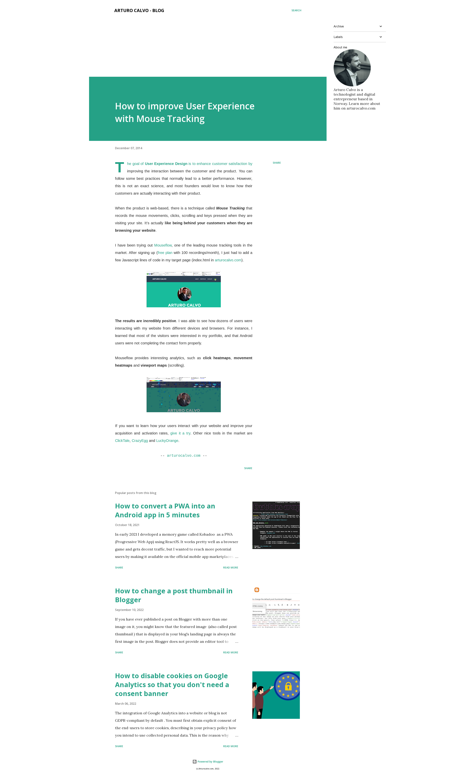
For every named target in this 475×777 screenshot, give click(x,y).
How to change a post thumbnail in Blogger (174, 595)
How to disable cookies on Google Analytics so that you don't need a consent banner (172, 684)
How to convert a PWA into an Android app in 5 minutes (165, 510)
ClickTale (122, 441)
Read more (230, 567)
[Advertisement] (207, 49)
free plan (165, 253)
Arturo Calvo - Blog (139, 10)
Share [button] (277, 162)
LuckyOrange (167, 441)
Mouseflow (163, 245)
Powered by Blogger (210, 761)
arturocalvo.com (228, 260)
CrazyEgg (140, 441)
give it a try (180, 433)
